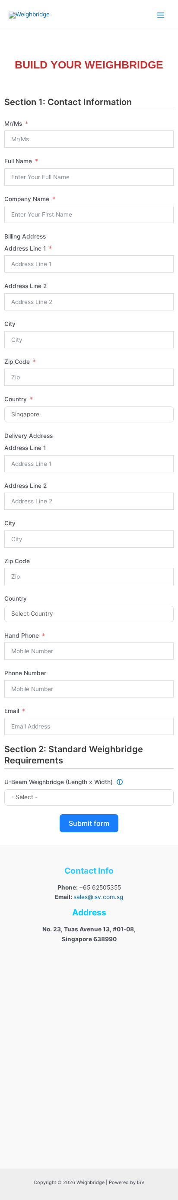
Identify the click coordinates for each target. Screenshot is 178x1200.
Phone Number (25, 673)
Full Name (18, 161)
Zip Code (17, 361)
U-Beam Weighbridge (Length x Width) (63, 781)
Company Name (27, 198)
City (10, 323)
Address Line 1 (25, 248)
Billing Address (25, 236)
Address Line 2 (25, 285)
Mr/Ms (13, 123)
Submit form (89, 823)
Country (15, 399)
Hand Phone (21, 635)
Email (11, 710)
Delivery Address (28, 435)
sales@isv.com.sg (98, 896)
